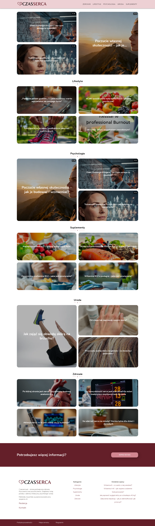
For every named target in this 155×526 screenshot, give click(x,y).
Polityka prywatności (24, 522)
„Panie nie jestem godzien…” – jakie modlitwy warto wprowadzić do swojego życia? (46, 100)
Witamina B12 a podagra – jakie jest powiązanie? (108, 276)
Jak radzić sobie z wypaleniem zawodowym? (108, 129)
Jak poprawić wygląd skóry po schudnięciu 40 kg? (118, 495)
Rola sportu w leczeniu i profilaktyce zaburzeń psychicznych (46, 129)
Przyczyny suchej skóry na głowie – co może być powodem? (108, 352)
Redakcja (23, 503)
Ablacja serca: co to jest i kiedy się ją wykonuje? (46, 422)
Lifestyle (97, 4)
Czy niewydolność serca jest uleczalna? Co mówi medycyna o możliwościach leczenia (108, 393)
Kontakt (22, 507)
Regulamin (59, 522)
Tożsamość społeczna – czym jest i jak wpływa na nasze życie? (46, 59)
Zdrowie (87, 4)
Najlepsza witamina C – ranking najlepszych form (47, 246)
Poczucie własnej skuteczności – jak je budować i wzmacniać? (108, 43)
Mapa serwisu (44, 522)
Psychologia (109, 4)
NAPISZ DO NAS (124, 455)
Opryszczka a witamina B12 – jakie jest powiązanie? (46, 276)
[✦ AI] (58, 220)
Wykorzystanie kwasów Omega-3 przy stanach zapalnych (108, 246)
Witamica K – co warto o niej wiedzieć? (118, 485)
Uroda (121, 4)
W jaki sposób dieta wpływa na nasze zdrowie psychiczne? (108, 100)
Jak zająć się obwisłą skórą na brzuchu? (47, 336)
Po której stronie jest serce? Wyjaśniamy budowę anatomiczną (47, 393)
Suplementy (131, 4)
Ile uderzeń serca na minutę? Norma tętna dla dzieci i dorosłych (108, 422)
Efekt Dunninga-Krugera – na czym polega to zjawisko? (46, 27)
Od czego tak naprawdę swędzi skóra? (108, 320)
